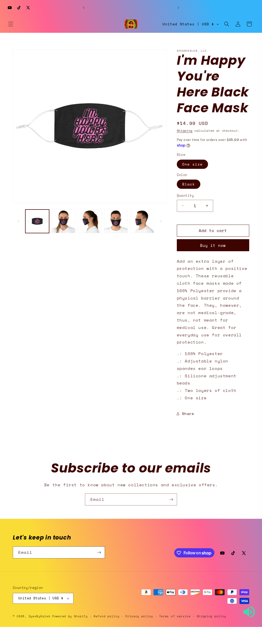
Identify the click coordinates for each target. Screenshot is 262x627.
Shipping (185, 130)
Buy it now (213, 245)
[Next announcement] (178, 8)
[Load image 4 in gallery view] (116, 221)
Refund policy (106, 616)
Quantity (185, 195)
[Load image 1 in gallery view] (37, 221)
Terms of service (175, 616)
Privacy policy (139, 616)
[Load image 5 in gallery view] (142, 221)
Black (188, 184)
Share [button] (188, 413)
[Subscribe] (171, 499)
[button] (10, 24)
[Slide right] (161, 221)
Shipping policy (211, 616)
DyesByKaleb (40, 616)
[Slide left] (18, 221)
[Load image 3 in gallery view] (90, 221)
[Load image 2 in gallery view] (63, 221)
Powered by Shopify (70, 616)
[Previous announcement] (83, 8)
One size (192, 164)
